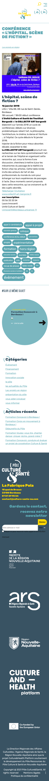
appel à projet (33, 225)
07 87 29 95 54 (10, 496)
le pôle (8, 381)
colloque (24, 231)
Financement (12, 369)
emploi (7, 242)
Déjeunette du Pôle (15, 428)
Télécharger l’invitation (13, 191)
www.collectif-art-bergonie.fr (16, 194)
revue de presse (11, 266)
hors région (27, 249)
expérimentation (23, 242)
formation (10, 248)
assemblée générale (10, 230)
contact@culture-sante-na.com (20, 499)
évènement (14, 277)
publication (8, 260)
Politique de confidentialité (24, 776)
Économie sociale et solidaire (13, 271)
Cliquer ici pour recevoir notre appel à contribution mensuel (23, 532)
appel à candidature (13, 224)
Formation (10, 373)
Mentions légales (31, 772)
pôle (18, 260)
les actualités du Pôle (16, 386)
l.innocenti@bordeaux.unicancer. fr (19, 209)
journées (22, 255)
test (37, 265)
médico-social (34, 255)
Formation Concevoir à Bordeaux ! (22, 417)
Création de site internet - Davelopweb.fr (28, 779)
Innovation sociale (9, 255)
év (32, 271)
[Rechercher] (39, 4)
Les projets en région (10, 47)
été (27, 271)
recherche (26, 260)
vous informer (12, 403)
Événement (11, 365)
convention (33, 237)
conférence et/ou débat (14, 237)
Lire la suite (18, 323)
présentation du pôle (16, 394)
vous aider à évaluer (15, 399)
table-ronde (28, 266)
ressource (36, 260)
